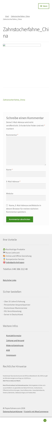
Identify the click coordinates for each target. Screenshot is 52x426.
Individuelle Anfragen (15, 262)
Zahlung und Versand (15, 340)
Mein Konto (8, 421)
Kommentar (12, 135)
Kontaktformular (13, 335)
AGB (8, 350)
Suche (26, 421)
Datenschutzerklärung (12, 411)
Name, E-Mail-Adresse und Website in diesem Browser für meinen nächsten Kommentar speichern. (23, 208)
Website (9, 193)
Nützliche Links (9, 280)
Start (7, 16)
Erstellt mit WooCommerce (36, 411)
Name (9, 169)
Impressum (11, 355)
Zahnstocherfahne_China (20, 16)
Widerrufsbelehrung (14, 345)
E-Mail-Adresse (13, 181)
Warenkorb (40, 419)
